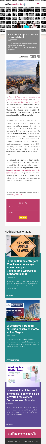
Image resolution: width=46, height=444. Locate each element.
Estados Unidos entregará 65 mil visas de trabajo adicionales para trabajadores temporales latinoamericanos (22, 267)
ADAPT (37, 102)
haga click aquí (17, 195)
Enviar (23, 217)
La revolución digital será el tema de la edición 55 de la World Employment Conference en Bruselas (22, 395)
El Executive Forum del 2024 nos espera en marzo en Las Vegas (22, 329)
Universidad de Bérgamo (18, 102)
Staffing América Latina (16, 4)
